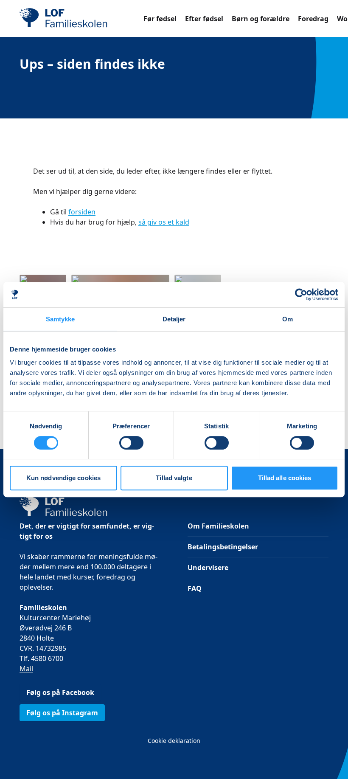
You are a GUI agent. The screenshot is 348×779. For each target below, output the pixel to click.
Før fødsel (160, 18)
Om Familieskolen (218, 526)
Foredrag (313, 18)
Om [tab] (287, 319)
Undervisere (208, 567)
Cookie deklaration (174, 741)
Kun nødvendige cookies (63, 477)
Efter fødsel (204, 18)
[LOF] (81, 19)
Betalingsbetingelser (223, 546)
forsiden (81, 212)
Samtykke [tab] (60, 319)
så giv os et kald (163, 222)
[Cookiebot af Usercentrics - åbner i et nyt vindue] (301, 294)
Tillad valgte (174, 477)
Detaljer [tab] (174, 319)
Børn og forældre (260, 18)
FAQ (195, 588)
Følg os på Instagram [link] (62, 712)
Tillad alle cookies (285, 477)
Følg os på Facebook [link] (60, 692)
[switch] (131, 443)
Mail (26, 668)
